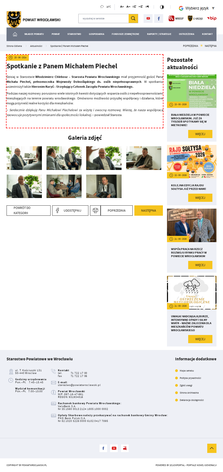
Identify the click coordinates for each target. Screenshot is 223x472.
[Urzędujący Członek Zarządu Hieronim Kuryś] (144, 158)
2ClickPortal (177, 465)
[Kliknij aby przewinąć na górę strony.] (211, 448)
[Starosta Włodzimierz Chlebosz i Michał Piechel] (64, 158)
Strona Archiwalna (189, 392)
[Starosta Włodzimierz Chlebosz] (24, 158)
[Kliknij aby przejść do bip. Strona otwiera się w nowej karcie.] (211, 18)
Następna (210, 46)
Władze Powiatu (34, 34)
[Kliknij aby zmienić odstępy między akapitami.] (147, 7)
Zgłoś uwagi (186, 385)
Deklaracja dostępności (192, 400)
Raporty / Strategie (159, 34)
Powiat (56, 34)
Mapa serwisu (187, 370)
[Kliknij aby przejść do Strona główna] (15, 34)
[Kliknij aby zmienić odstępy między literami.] (128, 7)
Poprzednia (190, 46)
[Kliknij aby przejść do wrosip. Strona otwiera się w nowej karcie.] (176, 18)
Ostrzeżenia (186, 34)
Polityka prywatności (190, 378)
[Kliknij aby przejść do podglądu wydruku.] (95, 210)
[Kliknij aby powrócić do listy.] (201, 46)
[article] (191, 108)
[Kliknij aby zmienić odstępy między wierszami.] (134, 7)
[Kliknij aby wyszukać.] (133, 18)
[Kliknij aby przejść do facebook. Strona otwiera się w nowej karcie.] (158, 18)
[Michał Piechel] (104, 186)
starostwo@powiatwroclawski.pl (79, 385)
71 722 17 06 (79, 376)
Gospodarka (96, 34)
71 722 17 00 (79, 373)
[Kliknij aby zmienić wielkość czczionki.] (122, 7)
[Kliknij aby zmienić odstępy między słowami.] (141, 7)
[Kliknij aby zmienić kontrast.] (161, 7)
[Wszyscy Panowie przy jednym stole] (64, 186)
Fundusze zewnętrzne (125, 34)
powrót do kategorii (22, 210)
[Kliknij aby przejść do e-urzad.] (195, 18)
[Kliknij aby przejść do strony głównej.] (33, 19)
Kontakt (207, 34)
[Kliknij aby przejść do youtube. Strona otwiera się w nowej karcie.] (148, 18)
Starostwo (74, 34)
